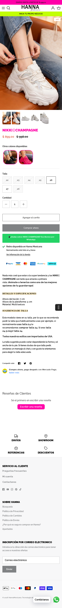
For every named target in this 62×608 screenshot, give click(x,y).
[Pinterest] (16, 489)
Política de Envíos (10, 520)
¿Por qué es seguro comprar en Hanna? (21, 524)
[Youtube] (8, 489)
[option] (31, 63)
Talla (4, 174)
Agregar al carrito (31, 217)
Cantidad (6, 198)
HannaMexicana (15, 598)
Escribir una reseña (31, 406)
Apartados (7, 529)
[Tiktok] (20, 489)
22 (7, 180)
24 (29, 180)
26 (51, 180)
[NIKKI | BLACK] (10, 163)
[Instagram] (12, 489)
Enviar (9, 569)
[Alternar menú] (3, 8)
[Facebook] (3, 489)
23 (18, 180)
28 (18, 189)
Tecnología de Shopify (31, 598)
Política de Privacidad (13, 511)
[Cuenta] (52, 8)
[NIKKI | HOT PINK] (26, 163)
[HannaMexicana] (31, 8)
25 (40, 180)
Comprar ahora (31, 228)
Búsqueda (7, 507)
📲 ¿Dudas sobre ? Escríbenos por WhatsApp (31, 238)
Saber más (14, 372)
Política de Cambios (12, 515)
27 (7, 189)
